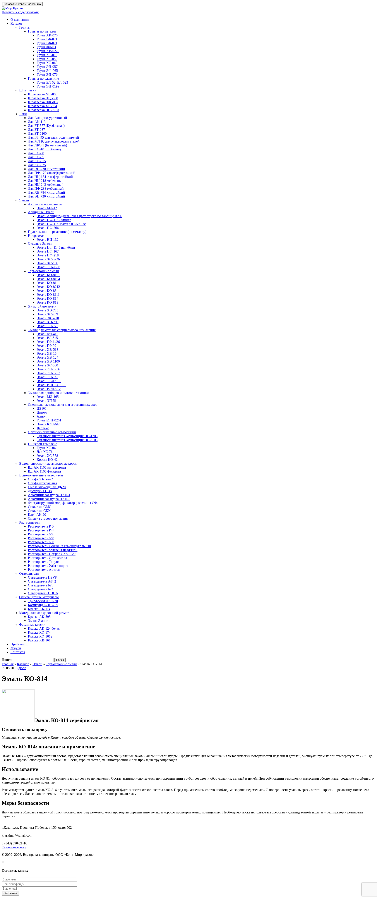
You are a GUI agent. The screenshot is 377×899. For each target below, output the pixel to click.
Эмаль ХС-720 (48, 318)
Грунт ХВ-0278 (48, 51)
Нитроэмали (37, 235)
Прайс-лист (19, 644)
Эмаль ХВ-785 (47, 310)
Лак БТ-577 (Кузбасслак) (46, 125)
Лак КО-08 (36, 153)
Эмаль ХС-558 (47, 455)
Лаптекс (43, 428)
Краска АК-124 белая (44, 628)
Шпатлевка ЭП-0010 (43, 110)
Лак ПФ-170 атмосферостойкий (51, 173)
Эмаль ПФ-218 (48, 255)
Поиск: (7, 660)
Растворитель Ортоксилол (47, 558)
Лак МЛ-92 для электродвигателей (54, 141)
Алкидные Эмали (41, 212)
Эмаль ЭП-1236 (48, 369)
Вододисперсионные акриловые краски (49, 463)
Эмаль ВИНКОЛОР (51, 385)
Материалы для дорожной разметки (45, 613)
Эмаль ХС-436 (47, 263)
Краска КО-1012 (40, 636)
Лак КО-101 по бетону (45, 149)
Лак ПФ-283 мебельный (46, 188)
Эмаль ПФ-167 (48, 251)
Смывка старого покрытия (48, 518)
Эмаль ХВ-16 (47, 353)
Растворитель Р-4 (41, 530)
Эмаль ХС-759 (47, 314)
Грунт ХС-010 (47, 55)
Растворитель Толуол (44, 562)
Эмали (24, 200)
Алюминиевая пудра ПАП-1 (49, 495)
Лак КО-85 (36, 157)
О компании (19, 19)
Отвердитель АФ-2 (42, 581)
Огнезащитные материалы (39, 597)
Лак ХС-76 (45, 452)
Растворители (29, 522)
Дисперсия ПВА (40, 491)
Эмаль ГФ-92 (46, 345)
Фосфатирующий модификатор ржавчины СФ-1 (64, 503)
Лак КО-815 (37, 161)
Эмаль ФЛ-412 (47, 334)
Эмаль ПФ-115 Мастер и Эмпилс (61, 224)
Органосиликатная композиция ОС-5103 (67, 440)
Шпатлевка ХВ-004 (42, 106)
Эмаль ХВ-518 (47, 349)
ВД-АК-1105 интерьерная (47, 467)
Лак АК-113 (37, 122)
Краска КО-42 (47, 459)
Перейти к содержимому (20, 12)
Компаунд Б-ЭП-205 (43, 605)
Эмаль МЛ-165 (48, 397)
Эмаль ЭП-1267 (48, 373)
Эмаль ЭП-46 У (48, 267)
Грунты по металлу (42, 31)
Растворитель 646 (41, 534)
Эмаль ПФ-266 (48, 228)
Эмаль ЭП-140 (47, 377)
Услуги (15, 648)
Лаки (23, 114)
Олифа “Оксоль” (40, 479)
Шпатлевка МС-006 (42, 94)
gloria (22, 668)
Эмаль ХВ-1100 (48, 361)
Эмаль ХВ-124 (47, 357)
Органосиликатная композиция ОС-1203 (67, 436)
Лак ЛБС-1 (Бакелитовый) (47, 145)
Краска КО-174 (39, 632)
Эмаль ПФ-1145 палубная (56, 247)
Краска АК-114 (39, 609)
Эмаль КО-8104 (48, 279)
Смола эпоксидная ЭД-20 (47, 487)
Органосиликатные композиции (52, 432)
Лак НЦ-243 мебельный (45, 184)
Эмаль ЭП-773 (47, 326)
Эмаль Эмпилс (39, 620)
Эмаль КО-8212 (48, 287)
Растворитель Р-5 (41, 526)
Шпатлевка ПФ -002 (43, 102)
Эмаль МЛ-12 (47, 208)
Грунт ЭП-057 (47, 67)
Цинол (42, 412)
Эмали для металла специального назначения (62, 330)
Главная (8, 664)
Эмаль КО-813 (47, 302)
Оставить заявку (14, 847)
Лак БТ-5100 (37, 133)
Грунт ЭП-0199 (48, 86)
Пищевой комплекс (42, 444)
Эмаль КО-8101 (48, 275)
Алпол (41, 416)
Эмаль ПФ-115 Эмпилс (54, 220)
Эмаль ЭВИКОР (49, 381)
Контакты (17, 652)
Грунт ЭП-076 (47, 74)
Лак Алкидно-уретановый (47, 118)
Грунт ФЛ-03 (46, 47)
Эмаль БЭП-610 (48, 424)
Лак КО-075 (37, 165)
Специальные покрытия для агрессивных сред (62, 404)
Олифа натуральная (42, 483)
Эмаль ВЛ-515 (47, 338)
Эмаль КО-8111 (48, 294)
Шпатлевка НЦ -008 (43, 98)
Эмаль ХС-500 (47, 365)
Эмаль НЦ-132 (47, 239)
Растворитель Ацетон (44, 569)
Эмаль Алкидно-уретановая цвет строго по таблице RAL (79, 216)
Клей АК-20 (37, 514)
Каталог (16, 23)
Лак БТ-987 (36, 129)
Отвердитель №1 (40, 585)
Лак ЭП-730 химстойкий (46, 169)
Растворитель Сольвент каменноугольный (59, 546)
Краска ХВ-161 (39, 640)
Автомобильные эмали (45, 204)
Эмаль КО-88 (47, 290)
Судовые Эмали (40, 243)
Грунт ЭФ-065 (47, 70)
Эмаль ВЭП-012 (49, 389)
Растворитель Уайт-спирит (48, 565)
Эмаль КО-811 (47, 283)
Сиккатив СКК (39, 510)
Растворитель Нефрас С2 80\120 (51, 554)
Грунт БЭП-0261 (49, 420)
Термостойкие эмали (43, 271)
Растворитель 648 (41, 538)
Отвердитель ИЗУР (42, 577)
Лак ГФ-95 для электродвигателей (53, 137)
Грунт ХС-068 (47, 63)
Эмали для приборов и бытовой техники (58, 393)
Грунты (24, 27)
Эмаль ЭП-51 (47, 400)
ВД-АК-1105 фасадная (44, 471)
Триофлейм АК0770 (43, 601)
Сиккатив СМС (39, 507)
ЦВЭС (41, 408)
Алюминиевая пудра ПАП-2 (49, 499)
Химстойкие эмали (42, 306)
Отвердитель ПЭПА (43, 593)
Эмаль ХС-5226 (48, 259)
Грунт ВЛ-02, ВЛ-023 (52, 82)
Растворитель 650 (41, 542)
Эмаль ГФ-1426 (48, 342)
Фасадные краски (32, 624)
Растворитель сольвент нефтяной (52, 550)
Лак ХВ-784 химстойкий (46, 192)
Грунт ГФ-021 (47, 39)
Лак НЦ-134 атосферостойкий (50, 177)
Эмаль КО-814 (47, 298)
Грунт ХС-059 (47, 59)
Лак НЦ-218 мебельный (45, 180)
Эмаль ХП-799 (47, 322)
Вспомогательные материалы (41, 475)
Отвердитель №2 (40, 589)
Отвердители (29, 573)
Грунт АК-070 (47, 35)
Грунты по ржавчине (43, 78)
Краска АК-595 (39, 617)
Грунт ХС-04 (46, 448)
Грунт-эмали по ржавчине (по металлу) (57, 232)
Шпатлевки (27, 90)
